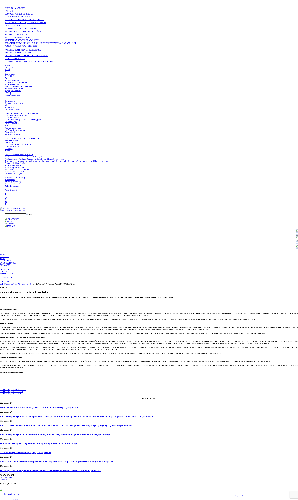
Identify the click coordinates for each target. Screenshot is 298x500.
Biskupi (7, 70)
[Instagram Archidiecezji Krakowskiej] (5, 200)
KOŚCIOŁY (11, 224)
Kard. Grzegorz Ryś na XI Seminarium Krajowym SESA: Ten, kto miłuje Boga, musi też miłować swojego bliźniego (55, 434)
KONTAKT (4, 282)
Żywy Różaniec (10, 132)
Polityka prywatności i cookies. (11, 494)
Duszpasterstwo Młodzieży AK (16, 115)
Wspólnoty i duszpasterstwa (15, 130)
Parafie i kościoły (11, 76)
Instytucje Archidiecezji (13, 91)
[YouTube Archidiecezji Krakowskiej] (6, 202)
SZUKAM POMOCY (13, 165)
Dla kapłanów (10, 99)
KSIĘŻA (3, 481)
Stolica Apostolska (15, 59)
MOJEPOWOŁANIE (5, 260)
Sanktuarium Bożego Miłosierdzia (23, 50)
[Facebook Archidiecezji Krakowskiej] (5, 196)
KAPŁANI (11, 226)
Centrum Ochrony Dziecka (19, 14)
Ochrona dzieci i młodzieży (15, 163)
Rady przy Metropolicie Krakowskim (18, 86)
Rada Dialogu (10, 126)
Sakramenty (9, 149)
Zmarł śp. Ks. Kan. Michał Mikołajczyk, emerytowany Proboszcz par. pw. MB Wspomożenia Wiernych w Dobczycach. (56, 461)
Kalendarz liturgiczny (12, 147)
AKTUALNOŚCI (24, 284)
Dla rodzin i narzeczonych (14, 103)
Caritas (9, 11)
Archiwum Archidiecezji (14, 89)
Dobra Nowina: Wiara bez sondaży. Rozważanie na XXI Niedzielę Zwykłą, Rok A (39, 407)
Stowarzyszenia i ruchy (13, 128)
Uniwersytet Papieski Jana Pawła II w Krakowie (29, 62)
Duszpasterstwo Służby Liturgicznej (18, 144)
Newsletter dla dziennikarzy (15, 178)
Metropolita (9, 68)
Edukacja (8, 93)
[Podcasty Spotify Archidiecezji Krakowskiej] (6, 204)
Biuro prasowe (10, 180)
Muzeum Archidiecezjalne (18, 37)
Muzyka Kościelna (12, 140)
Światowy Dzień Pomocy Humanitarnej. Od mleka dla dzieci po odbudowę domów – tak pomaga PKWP (50, 470)
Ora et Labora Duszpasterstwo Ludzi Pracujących (23, 120)
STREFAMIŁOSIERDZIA (6, 272)
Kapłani (7, 72)
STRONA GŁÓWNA (8, 284)
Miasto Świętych (11, 122)
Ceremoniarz (9, 142)
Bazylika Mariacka (15, 8)
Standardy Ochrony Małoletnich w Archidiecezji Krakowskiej (27, 157)
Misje (7, 105)
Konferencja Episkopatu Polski (21, 28)
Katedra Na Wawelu (15, 26)
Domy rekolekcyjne (12, 117)
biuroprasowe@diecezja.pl (242, 496)
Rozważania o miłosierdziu (15, 171)
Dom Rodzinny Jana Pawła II (19, 17)
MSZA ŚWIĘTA (13, 219)
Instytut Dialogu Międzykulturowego (25, 23)
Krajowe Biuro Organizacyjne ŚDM (23, 31)
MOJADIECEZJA (4, 256)
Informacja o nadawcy (13, 182)
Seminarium (9, 107)
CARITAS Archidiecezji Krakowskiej (19, 155)
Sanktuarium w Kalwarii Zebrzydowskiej (26, 56)
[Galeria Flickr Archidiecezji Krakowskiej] (5, 194)
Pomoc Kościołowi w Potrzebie (21, 46)
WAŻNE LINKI (11, 190)
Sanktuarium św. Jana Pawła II (20, 53)
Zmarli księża (10, 74)
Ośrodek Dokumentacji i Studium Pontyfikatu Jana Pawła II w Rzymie (40, 43)
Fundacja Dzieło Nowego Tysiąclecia (24, 20)
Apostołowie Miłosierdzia (14, 167)
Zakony (7, 78)
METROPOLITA (6, 477)
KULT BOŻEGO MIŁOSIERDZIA (18, 169)
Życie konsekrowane (12, 109)
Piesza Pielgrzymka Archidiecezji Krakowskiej (22, 113)
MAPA (9, 221)
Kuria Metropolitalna (12, 80)
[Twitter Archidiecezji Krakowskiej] (6, 198)
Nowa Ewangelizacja (12, 124)
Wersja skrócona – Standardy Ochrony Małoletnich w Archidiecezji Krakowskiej (34, 159)
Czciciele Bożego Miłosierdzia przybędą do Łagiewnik (25, 452)
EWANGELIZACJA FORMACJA (8, 264)
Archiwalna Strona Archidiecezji (17, 184)
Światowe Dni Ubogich (13, 174)
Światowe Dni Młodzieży (14, 134)
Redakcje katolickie (12, 186)
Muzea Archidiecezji (12, 95)
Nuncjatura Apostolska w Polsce (22, 40)
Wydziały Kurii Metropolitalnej (16, 82)
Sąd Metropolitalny (12, 84)
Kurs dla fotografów (16, 34)
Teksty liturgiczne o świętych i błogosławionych (22, 138)
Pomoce (8, 151)
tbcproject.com (16, 499)
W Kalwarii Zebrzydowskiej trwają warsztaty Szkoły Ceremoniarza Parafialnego (38, 443)
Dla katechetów (10, 101)
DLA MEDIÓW (6, 278)
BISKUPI (3, 479)
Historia (7, 66)
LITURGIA (4, 269)
